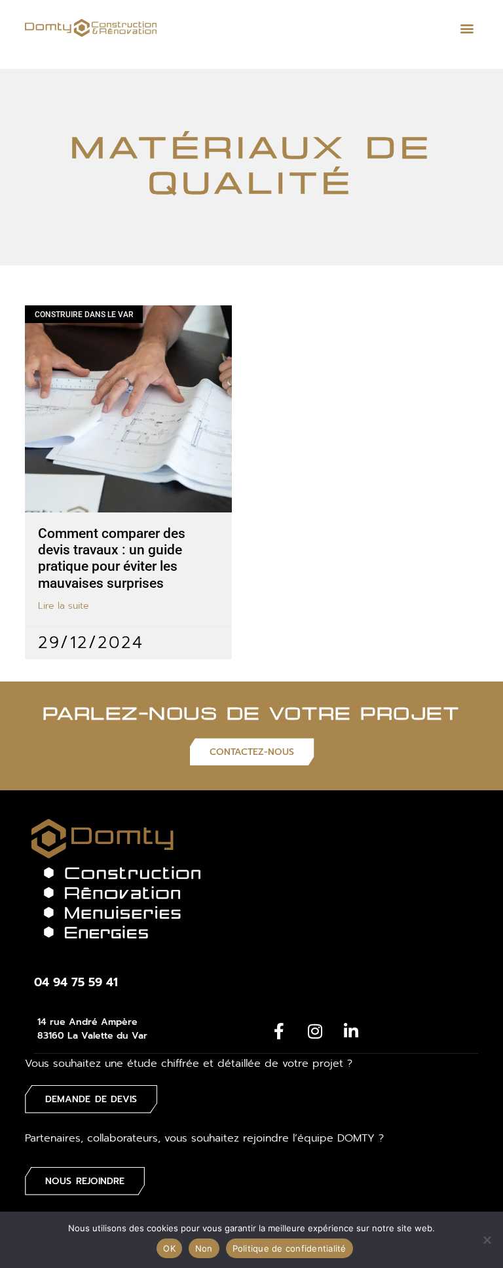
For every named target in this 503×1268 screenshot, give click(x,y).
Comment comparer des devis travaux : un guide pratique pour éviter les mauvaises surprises (111, 558)
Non (204, 1248)
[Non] (486, 1239)
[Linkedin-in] (351, 1031)
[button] (467, 28)
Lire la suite (63, 606)
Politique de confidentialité (289, 1248)
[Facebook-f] (279, 1031)
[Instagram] (315, 1031)
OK (169, 1248)
